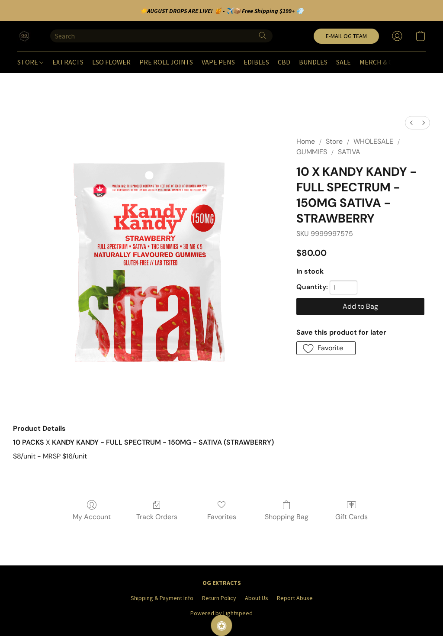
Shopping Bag (286, 516)
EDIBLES (256, 62)
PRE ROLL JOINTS (166, 62)
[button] (25, 36)
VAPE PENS (218, 62)
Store (334, 141)
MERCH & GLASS (383, 62)
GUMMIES (311, 151)
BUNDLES (313, 62)
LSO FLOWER (111, 62)
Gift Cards (351, 516)
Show (221, 625)
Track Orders (156, 516)
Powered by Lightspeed (221, 613)
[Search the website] (262, 35)
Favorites (221, 516)
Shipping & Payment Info (162, 598)
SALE (343, 62)
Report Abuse (295, 598)
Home (305, 141)
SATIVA (349, 151)
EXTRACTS (67, 62)
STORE (28, 62)
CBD (284, 62)
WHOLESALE (373, 141)
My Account (92, 516)
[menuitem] (411, 122)
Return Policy (219, 598)
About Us (256, 598)
